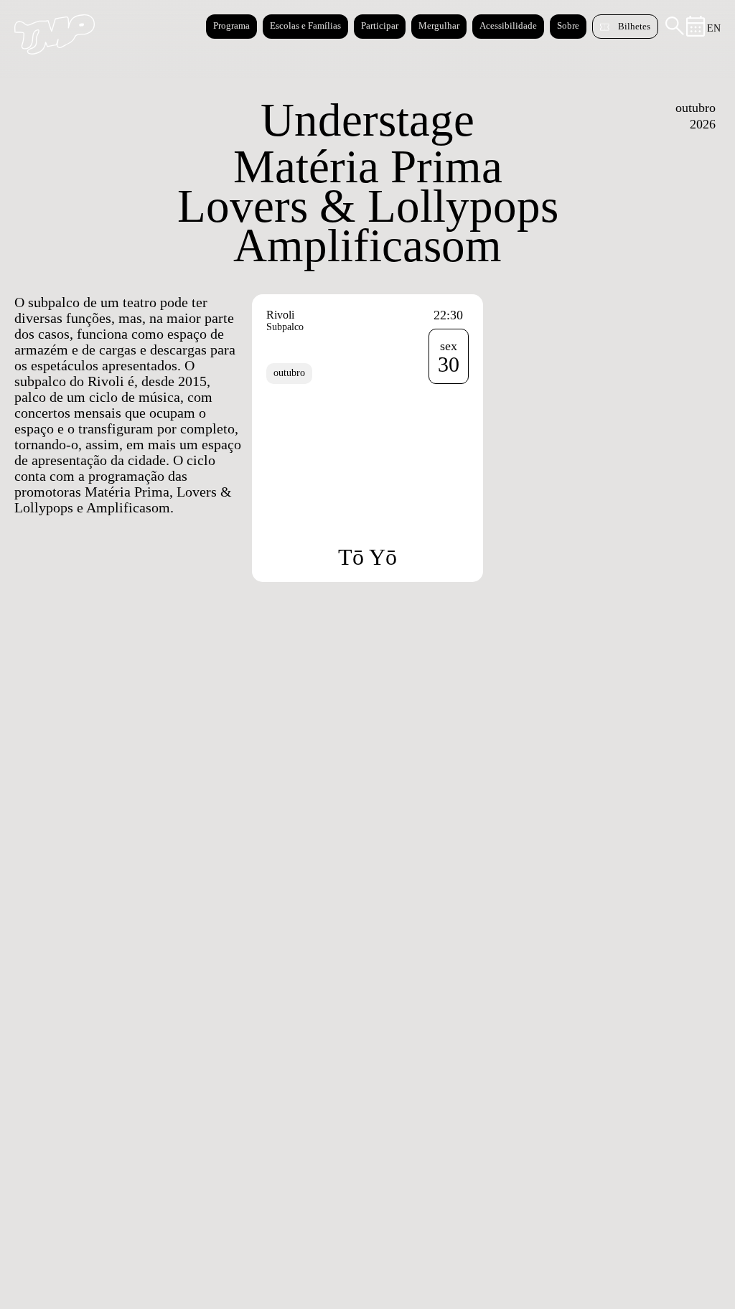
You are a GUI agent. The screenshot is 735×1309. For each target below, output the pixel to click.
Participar (379, 25)
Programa (231, 25)
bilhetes (634, 26)
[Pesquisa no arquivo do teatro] (674, 31)
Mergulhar (438, 25)
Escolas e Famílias (305, 25)
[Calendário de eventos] (696, 33)
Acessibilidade (508, 25)
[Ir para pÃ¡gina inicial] (54, 51)
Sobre (568, 25)
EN (714, 28)
